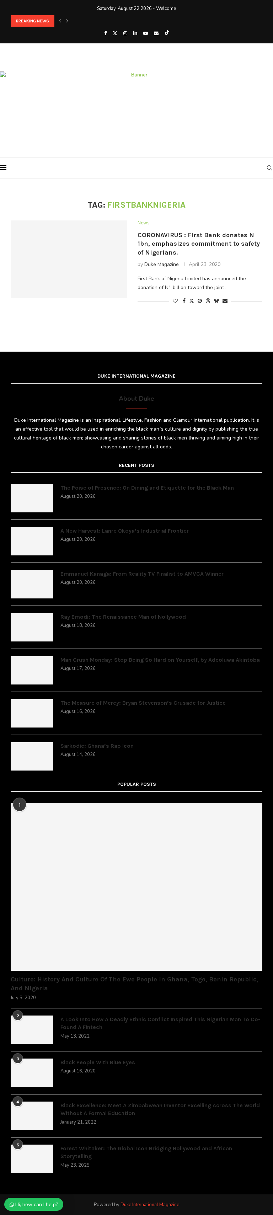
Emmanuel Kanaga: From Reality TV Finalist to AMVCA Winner (142, 573)
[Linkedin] (135, 33)
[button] (60, 21)
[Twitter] (115, 33)
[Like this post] (175, 301)
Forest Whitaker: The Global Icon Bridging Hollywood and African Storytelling (146, 1152)
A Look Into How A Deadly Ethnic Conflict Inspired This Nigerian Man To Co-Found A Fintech (160, 1023)
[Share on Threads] (207, 301)
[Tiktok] (167, 33)
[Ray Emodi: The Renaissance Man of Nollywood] (32, 627)
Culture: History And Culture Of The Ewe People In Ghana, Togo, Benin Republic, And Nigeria (134, 983)
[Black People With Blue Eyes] (32, 1073)
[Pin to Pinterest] (200, 301)
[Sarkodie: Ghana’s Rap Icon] (32, 756)
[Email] (156, 33)
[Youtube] (145, 33)
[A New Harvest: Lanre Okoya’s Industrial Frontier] (32, 541)
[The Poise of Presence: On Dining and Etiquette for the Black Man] (32, 498)
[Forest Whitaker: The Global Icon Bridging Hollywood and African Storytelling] (32, 1159)
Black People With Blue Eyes (97, 1062)
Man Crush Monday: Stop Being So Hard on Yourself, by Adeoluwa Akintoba (160, 659)
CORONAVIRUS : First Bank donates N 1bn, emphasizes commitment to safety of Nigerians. (199, 243)
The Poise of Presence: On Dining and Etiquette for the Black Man (147, 487)
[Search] (269, 168)
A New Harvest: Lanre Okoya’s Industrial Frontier (124, 530)
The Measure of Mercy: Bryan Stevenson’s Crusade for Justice (143, 702)
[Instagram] (125, 33)
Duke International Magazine (150, 1204)
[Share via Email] (225, 301)
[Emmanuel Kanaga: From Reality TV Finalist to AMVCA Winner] (32, 584)
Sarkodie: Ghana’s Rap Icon (97, 745)
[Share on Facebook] (184, 301)
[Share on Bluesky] (216, 301)
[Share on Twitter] (191, 301)
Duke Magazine (161, 264)
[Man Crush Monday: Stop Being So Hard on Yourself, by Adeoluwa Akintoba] (32, 670)
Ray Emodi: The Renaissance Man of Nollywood (123, 616)
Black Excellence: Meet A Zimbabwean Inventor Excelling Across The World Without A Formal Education (160, 1109)
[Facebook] (105, 33)
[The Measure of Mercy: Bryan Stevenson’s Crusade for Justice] (32, 713)
